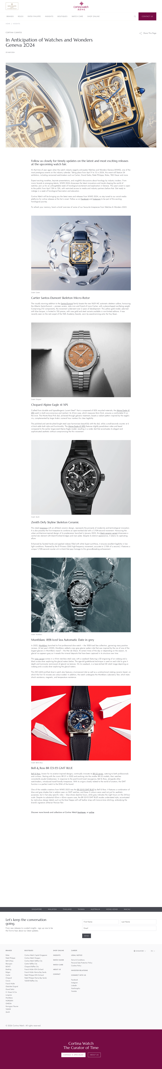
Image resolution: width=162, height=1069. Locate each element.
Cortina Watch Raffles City (33, 961)
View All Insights (145, 824)
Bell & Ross (35, 773)
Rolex (20, 17)
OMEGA (9, 1003)
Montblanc (43, 645)
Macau (127, 909)
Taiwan (81, 909)
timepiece (44, 528)
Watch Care (77, 17)
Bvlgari (8, 972)
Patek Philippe (34, 17)
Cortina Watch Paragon (32, 958)
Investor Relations (79, 970)
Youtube (74, 991)
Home (8, 24)
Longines (9, 995)
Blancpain (9, 964)
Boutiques (62, 17)
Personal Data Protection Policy (81, 963)
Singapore (37, 909)
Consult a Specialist (73, 1055)
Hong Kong (112, 909)
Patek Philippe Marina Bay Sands (36, 978)
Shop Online (93, 17)
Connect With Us (78, 975)
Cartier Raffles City (31, 964)
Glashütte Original (12, 986)
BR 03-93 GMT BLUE (85, 789)
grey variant (39, 658)
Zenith (8, 1012)
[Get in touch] (157, 1064)
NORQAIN (9, 1001)
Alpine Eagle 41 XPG (77, 426)
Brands (10, 17)
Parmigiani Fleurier (12, 1006)
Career (74, 950)
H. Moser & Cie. (11, 992)
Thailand (67, 909)
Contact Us (147, 16)
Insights (49, 17)
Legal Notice (76, 955)
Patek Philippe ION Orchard (34, 975)
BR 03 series (98, 773)
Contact (56, 974)
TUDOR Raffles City (31, 981)
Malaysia (52, 909)
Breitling (8, 969)
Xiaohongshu (75, 988)
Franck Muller (10, 984)
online (91, 812)
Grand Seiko (10, 989)
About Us (57, 969)
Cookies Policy (76, 965)
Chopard (9, 978)
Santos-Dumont (67, 303)
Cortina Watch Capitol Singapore (36, 955)
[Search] (135, 16)
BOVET (8, 966)
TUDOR (8, 1009)
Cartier (8, 975)
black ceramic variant (108, 533)
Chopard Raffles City (32, 966)
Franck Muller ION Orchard (34, 969)
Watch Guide (58, 960)
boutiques (82, 812)
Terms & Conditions (78, 960)
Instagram (97, 199)
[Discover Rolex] (144, 6)
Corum (8, 981)
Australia (95, 909)
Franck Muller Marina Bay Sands (35, 972)
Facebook (85, 199)
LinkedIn (74, 985)
